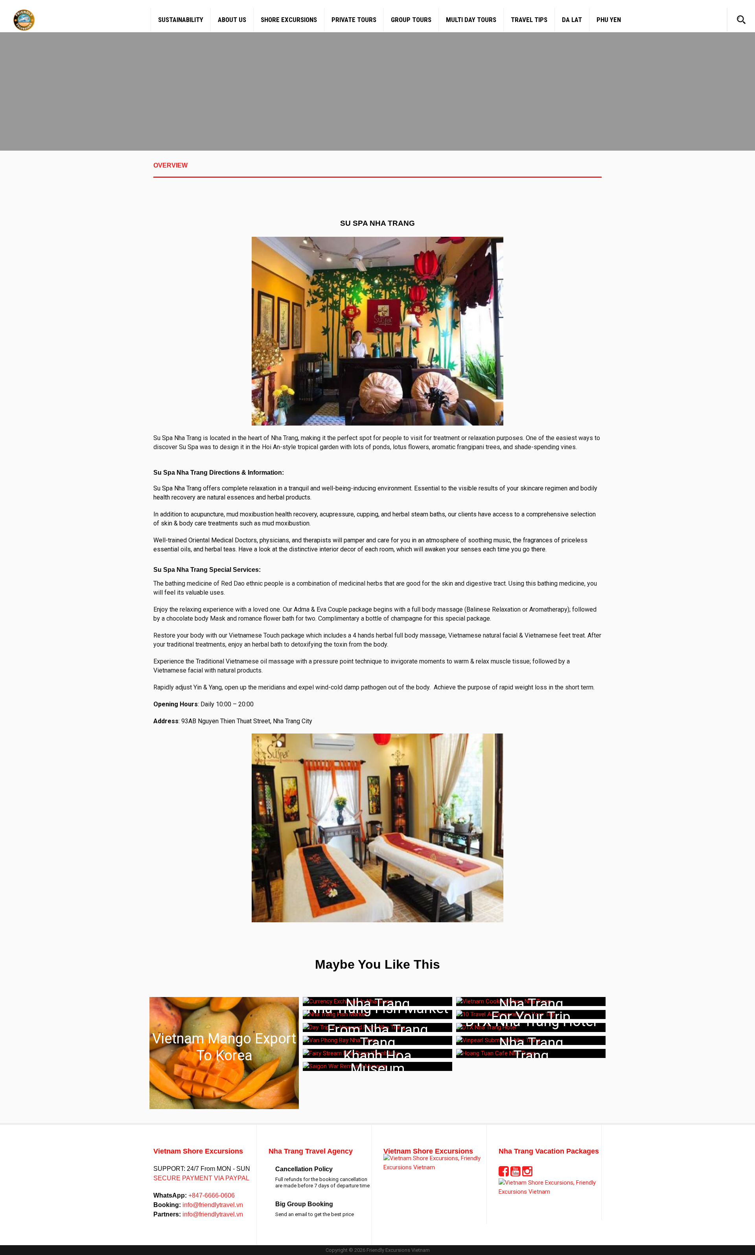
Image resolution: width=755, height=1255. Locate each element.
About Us (232, 20)
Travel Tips (529, 20)
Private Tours (353, 20)
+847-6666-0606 (211, 1195)
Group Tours (411, 20)
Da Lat (572, 20)
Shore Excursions (289, 20)
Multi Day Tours (471, 20)
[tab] (377, 169)
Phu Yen (609, 20)
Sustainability (180, 20)
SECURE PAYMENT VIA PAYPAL (201, 1178)
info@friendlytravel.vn (212, 1205)
